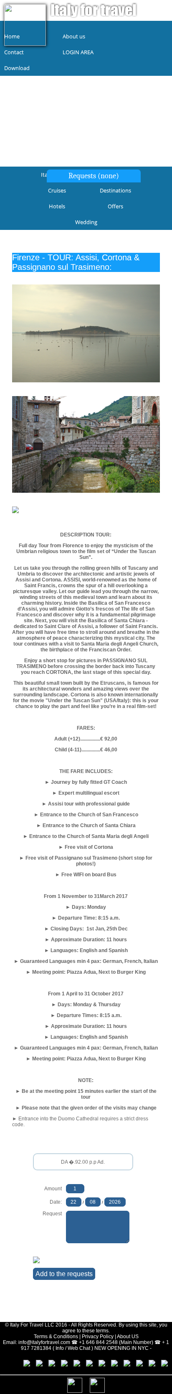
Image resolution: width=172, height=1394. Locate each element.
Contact (14, 52)
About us (74, 36)
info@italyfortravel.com (44, 1342)
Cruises (57, 190)
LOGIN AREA (78, 52)
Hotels (57, 206)
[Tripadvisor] (34, 1365)
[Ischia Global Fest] (160, 1365)
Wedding (86, 222)
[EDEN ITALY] (97, 1365)
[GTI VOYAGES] (59, 1365)
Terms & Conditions (56, 1336)
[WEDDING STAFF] (109, 1365)
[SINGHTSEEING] (122, 1365)
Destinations (115, 190)
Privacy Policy (98, 1336)
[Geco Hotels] (135, 1365)
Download (17, 68)
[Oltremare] (147, 1365)
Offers (115, 206)
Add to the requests (64, 1273)
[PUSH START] (72, 1365)
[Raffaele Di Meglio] (22, 1365)
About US (128, 1336)
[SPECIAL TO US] (84, 1365)
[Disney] (47, 1365)
